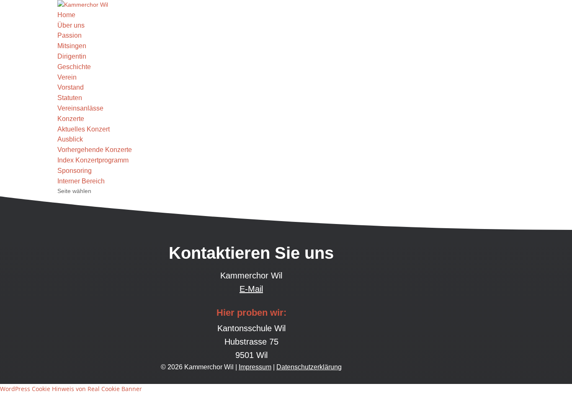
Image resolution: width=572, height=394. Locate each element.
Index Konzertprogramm (93, 160)
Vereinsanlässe (80, 108)
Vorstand (70, 87)
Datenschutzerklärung (309, 367)
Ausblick (70, 139)
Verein (67, 77)
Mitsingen (71, 45)
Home (66, 14)
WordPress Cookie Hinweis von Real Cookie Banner (71, 389)
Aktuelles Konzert (83, 129)
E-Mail (251, 289)
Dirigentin (71, 56)
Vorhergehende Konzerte (94, 149)
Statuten (69, 97)
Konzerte (70, 118)
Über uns (71, 25)
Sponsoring (74, 170)
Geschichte (74, 66)
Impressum (255, 367)
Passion (69, 35)
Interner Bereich (81, 181)
